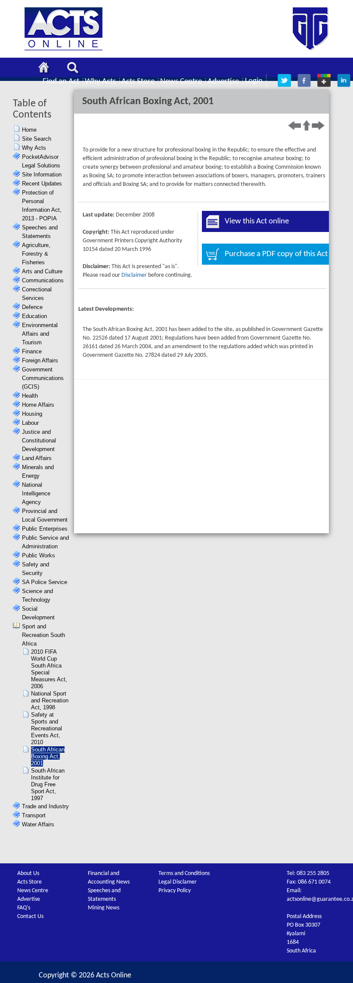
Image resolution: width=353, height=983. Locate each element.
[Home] (46, 69)
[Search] (75, 69)
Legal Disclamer (177, 882)
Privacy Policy (174, 890)
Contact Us (30, 916)
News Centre (32, 890)
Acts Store (29, 882)
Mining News (103, 908)
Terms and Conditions (184, 873)
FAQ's (23, 908)
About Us (28, 873)
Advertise (28, 899)
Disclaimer (134, 275)
